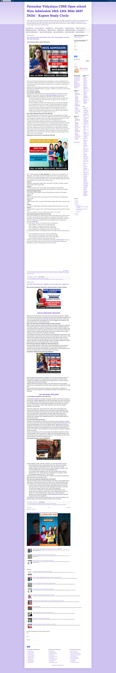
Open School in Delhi (69, 32)
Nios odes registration (85, 168)
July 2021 (77, 211)
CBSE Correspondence (80, 28)
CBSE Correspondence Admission (86, 133)
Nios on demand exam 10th (86, 172)
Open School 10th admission (32, 32)
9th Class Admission (59, 28)
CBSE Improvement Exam (31, 30)
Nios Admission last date (39, 271)
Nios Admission (66, 270)
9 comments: (35, 276)
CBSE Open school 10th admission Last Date (85, 97)
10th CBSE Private (29, 28)
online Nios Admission (51, 95)
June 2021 (78, 205)
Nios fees (35, 221)
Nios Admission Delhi (52, 652)
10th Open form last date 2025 (75, 653)
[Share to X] (41, 276)
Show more (78, 78)
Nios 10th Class (47, 503)
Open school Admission (58, 32)
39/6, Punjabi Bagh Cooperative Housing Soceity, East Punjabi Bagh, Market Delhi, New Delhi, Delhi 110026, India (46, 279)
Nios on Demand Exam (36, 606)
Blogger (62, 665)
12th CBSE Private (49, 28)
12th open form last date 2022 (85, 121)
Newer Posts (29, 507)
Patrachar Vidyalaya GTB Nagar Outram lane (77, 120)
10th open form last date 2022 (85, 110)
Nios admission (51, 651)
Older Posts (68, 507)
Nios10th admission (85, 179)
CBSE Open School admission (85, 78)
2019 (76, 201)
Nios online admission (30, 271)
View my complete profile (84, 69)
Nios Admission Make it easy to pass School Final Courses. (42, 571)
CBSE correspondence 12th (86, 130)
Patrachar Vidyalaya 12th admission (85, 195)
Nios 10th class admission (86, 150)
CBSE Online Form (42, 30)
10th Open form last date (63, 272)
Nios (28, 325)
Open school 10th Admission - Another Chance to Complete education (44, 554)
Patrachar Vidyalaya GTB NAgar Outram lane (77, 131)
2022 (76, 213)
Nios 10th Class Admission (48, 271)
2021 (76, 204)
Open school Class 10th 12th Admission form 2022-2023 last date (43, 594)
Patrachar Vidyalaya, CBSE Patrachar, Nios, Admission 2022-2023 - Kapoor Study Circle (47, 548)
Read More (76, 81)
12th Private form (86, 124)
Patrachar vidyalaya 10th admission (85, 192)
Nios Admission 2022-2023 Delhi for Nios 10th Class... (82, 209)
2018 (76, 200)
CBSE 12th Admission (69, 28)
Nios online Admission (85, 177)
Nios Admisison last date (75, 662)
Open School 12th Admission (46, 32)
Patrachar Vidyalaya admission (76, 97)
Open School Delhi (74, 651)
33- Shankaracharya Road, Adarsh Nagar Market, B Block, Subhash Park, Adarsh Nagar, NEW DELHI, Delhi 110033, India (48, 504)
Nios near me (60, 239)
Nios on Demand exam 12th (86, 174)
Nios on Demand (80, 30)
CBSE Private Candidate (70, 30)
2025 (76, 214)
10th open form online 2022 (85, 112)
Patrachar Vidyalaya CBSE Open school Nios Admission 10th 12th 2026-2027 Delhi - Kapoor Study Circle (56, 10)
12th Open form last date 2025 (75, 654)
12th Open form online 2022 (86, 123)
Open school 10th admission (86, 183)
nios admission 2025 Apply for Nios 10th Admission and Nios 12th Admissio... (43, 512)
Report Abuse (77, 142)
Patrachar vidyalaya (31, 658)
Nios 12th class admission (58, 271)
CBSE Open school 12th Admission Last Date (86, 88)
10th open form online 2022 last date (86, 115)
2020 (76, 202)
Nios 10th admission (33, 503)
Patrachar (76, 128)
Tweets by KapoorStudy (78, 37)
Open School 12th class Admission (52, 272)
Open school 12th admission (86, 185)
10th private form (86, 117)
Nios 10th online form (53, 503)
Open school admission (33, 272)
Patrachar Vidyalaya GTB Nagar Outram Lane (77, 94)
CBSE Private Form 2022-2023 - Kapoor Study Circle (41, 618)
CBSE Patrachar (60, 30)
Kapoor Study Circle (84, 68)
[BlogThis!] (40, 276)
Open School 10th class (41, 272)
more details (76, 77)
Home (49, 507)
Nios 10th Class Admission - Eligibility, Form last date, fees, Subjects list (48, 284)
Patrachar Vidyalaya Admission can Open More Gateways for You (43, 612)
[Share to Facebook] (42, 276)
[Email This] (38, 276)
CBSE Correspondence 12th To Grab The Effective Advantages (43, 560)
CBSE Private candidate (85, 136)
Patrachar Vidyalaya (80, 32)
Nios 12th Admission (85, 154)
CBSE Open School (51, 30)
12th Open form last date (86, 119)
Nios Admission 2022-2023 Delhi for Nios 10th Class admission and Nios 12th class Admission (48, 600)
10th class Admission (39, 28)
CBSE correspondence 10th (86, 127)
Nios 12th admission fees (85, 156)
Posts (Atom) (33, 509)
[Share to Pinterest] (43, 276)
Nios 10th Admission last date (40, 503)
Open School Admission (85, 187)
